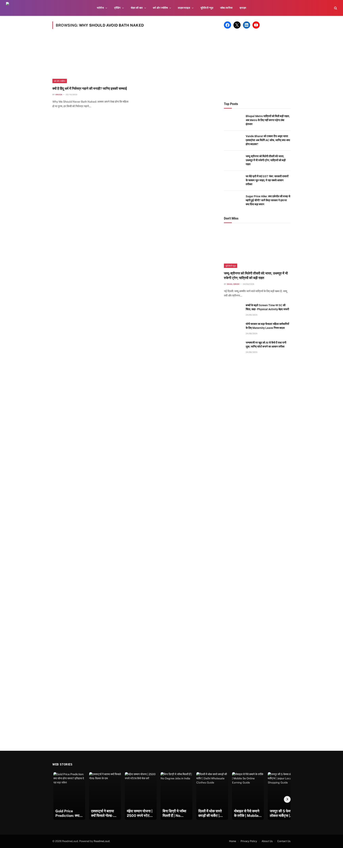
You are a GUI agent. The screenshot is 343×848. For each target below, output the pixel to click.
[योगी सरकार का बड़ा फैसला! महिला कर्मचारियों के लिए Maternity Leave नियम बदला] (233, 328)
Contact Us (284, 841)
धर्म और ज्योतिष (160, 7)
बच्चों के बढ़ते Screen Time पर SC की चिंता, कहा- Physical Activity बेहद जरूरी (267, 307)
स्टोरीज (100, 7)
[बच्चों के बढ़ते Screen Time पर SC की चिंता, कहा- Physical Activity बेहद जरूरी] (233, 310)
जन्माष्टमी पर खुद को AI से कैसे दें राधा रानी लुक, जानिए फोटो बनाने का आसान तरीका (266, 344)
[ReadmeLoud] (12, 8)
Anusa (59, 94)
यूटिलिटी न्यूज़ (206, 7)
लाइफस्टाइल (184, 7)
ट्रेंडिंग (117, 7)
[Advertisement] (257, 65)
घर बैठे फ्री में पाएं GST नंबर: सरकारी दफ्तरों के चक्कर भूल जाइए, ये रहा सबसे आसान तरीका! (267, 180)
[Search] (335, 8)
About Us (267, 841)
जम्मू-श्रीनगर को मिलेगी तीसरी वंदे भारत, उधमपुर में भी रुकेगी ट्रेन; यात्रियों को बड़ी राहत (266, 160)
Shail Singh (233, 284)
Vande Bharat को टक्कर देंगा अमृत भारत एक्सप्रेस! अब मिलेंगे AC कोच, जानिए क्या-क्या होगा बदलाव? (268, 140)
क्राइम (243, 7)
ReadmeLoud (102, 841)
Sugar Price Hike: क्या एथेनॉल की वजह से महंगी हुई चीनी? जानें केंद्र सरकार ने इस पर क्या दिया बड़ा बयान (268, 200)
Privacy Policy (249, 841)
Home (232, 841)
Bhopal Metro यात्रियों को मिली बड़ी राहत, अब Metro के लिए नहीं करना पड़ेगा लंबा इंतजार (268, 120)
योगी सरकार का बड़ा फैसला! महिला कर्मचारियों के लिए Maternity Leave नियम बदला (267, 325)
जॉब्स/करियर (226, 7)
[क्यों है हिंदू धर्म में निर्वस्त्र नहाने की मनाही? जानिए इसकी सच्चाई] (91, 60)
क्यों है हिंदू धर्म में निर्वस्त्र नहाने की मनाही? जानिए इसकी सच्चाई (89, 88)
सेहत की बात (137, 7)
